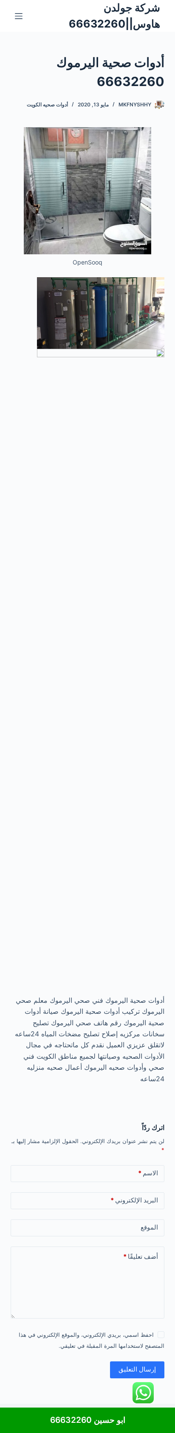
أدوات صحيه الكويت (47, 104)
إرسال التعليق (137, 1369)
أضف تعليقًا (140, 1256)
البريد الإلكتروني (134, 1200)
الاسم (148, 1173)
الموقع (149, 1227)
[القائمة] (19, 16)
